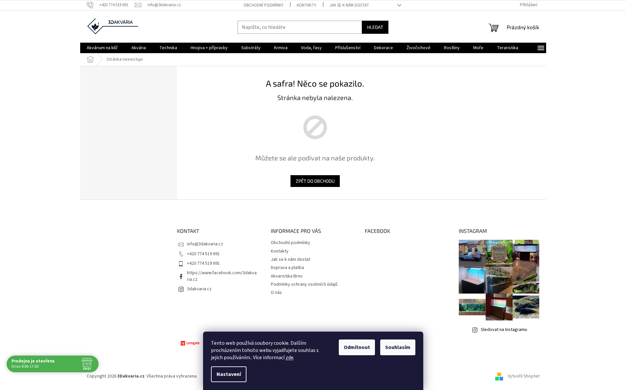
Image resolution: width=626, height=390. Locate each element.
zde (289, 357)
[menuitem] (102, 48)
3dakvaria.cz (199, 289)
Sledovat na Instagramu (504, 329)
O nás (276, 292)
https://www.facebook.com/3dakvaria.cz (222, 276)
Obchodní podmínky (263, 5)
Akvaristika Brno (287, 276)
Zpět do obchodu (315, 181)
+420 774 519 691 (203, 254)
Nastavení (229, 374)
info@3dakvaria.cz (205, 244)
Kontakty (306, 5)
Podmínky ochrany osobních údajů (304, 284)
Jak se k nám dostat (349, 5)
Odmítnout (357, 347)
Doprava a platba (287, 267)
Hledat (375, 27)
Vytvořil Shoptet (524, 376)
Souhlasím (397, 347)
